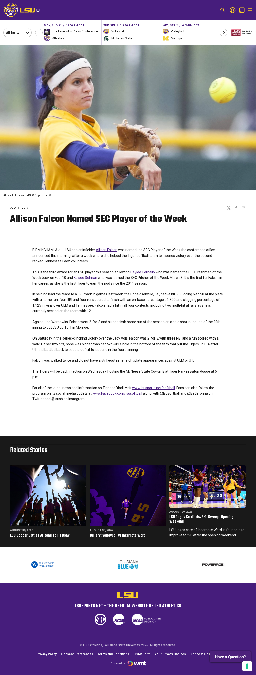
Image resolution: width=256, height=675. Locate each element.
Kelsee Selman (85, 278)
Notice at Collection (204, 654)
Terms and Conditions (113, 654)
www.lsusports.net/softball (153, 388)
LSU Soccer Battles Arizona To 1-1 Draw (40, 535)
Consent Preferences (77, 654)
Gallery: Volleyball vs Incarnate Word (118, 535)
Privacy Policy (47, 654)
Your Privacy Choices (170, 654)
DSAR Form (142, 654)
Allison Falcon (107, 250)
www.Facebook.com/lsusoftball (117, 393)
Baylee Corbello (142, 272)
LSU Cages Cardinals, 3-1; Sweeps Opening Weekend (202, 519)
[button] (39, 32)
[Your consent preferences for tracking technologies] (247, 666)
